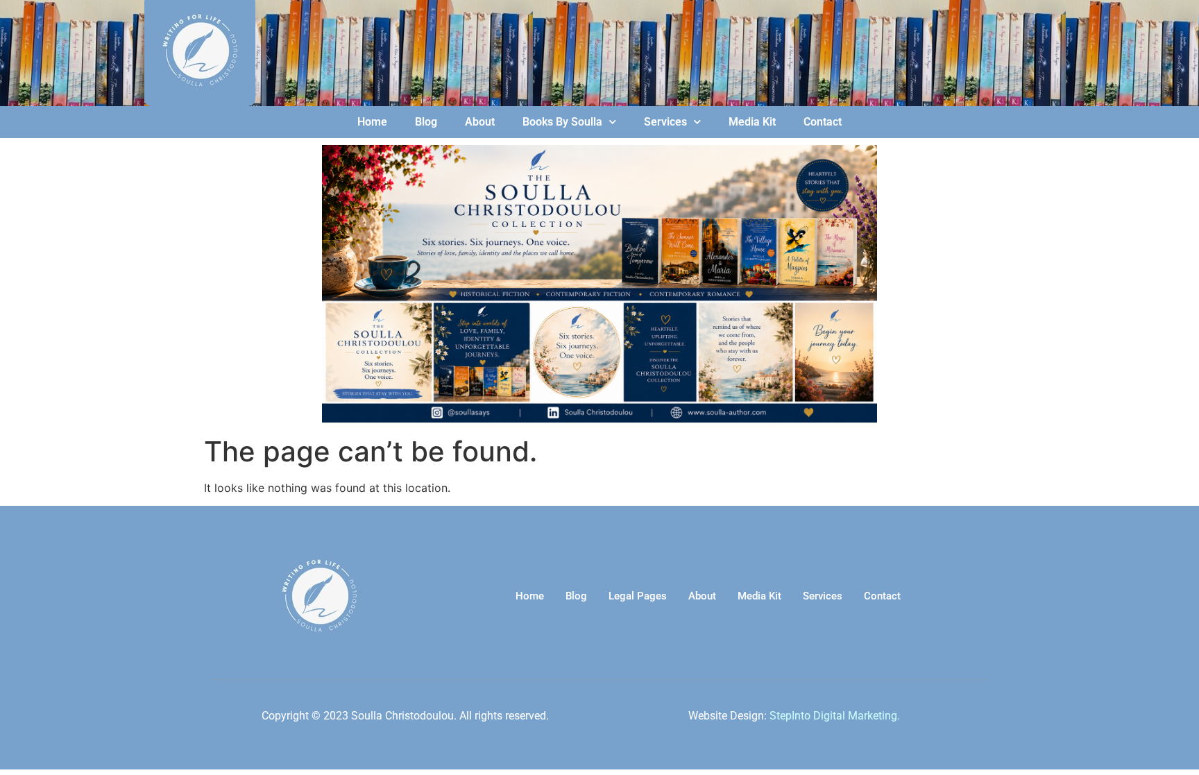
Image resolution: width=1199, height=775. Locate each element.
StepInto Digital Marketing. (834, 715)
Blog (426, 121)
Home (372, 121)
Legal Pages (638, 596)
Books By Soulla (562, 121)
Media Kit (752, 121)
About (480, 121)
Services (665, 121)
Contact (822, 121)
